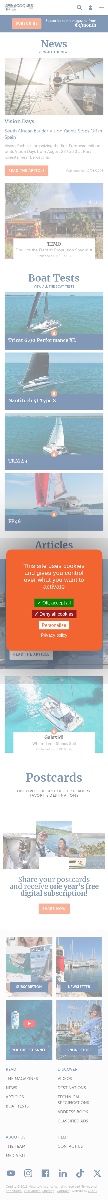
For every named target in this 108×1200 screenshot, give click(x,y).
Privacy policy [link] (54, 635)
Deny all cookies (55, 613)
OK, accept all (56, 602)
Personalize (54, 625)
